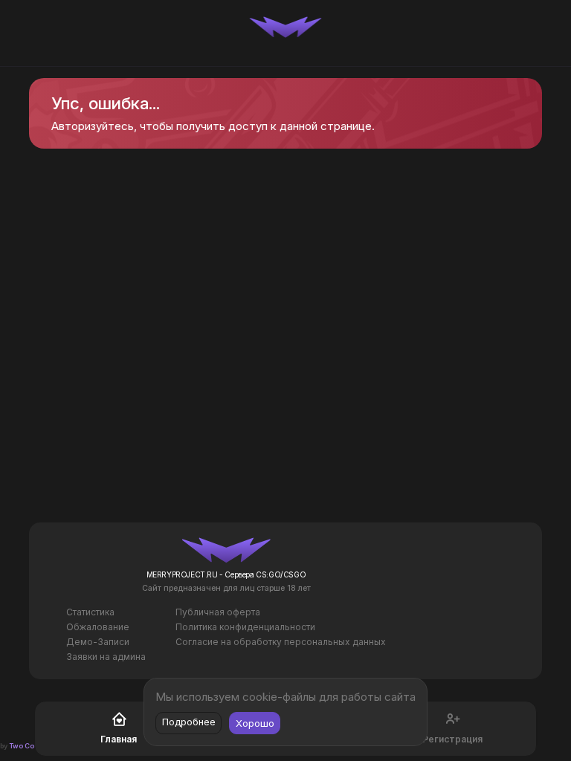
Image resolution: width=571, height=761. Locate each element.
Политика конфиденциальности (245, 626)
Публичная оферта (217, 612)
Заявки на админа (106, 656)
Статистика (90, 612)
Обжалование (97, 626)
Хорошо (255, 723)
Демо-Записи (97, 641)
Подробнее (189, 722)
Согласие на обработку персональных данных (280, 641)
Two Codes (28, 746)
